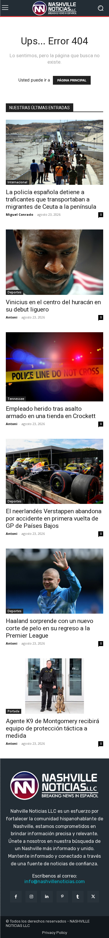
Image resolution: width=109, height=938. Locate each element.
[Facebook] (16, 896)
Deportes (15, 292)
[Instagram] (31, 896)
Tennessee (16, 399)
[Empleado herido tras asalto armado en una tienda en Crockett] (54, 366)
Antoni (11, 317)
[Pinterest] (62, 896)
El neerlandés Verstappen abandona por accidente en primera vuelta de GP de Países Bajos (53, 518)
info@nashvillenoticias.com (54, 881)
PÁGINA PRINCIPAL (71, 80)
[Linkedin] (46, 896)
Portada (13, 711)
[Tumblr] (77, 896)
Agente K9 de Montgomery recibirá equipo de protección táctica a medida (52, 728)
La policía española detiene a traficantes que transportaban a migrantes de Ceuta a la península (51, 199)
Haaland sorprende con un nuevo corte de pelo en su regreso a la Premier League (49, 628)
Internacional (17, 182)
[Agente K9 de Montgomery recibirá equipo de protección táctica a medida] (54, 686)
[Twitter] (93, 896)
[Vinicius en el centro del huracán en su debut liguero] (54, 262)
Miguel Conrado (19, 214)
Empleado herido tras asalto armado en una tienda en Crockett (51, 412)
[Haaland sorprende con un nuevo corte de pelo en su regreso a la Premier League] (54, 581)
